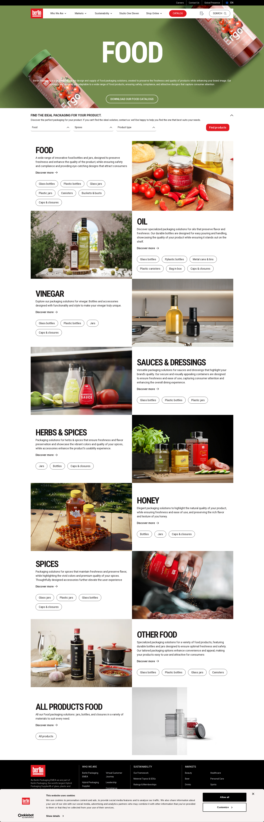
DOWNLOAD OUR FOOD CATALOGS (132, 99)
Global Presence (212, 3)
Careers (180, 3)
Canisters (67, 193)
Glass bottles (47, 183)
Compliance (111, 788)
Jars (92, 323)
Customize (223, 807)
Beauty (188, 773)
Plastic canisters (150, 268)
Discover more (45, 172)
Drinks (188, 784)
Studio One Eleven (129, 13)
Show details (53, 816)
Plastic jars (45, 193)
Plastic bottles (72, 183)
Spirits (213, 784)
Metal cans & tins (203, 259)
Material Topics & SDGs (145, 778)
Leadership (111, 782)
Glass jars (96, 183)
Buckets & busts (92, 193)
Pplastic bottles (174, 259)
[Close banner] (253, 794)
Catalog (178, 13)
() (229, 2)
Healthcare (215, 773)
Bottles (57, 466)
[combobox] (50, 127)
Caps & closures (49, 202)
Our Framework (141, 773)
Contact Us (194, 3)
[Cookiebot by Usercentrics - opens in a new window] (26, 816)
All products (46, 736)
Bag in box (175, 268)
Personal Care (217, 778)
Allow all (224, 797)
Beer (187, 778)
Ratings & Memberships (145, 784)
